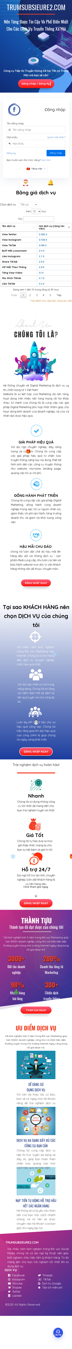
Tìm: (20, 219)
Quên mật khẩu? (56, 137)
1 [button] (23, 295)
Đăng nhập (56, 152)
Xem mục (36, 211)
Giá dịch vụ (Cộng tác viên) (51, 227)
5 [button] (50, 295)
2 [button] (30, 295)
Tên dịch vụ (8, 226)
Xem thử (45, 160)
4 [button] (43, 295)
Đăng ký (11, 153)
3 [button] (37, 295)
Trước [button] (14, 295)
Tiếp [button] (59, 295)
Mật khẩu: (12, 137)
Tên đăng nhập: (15, 123)
